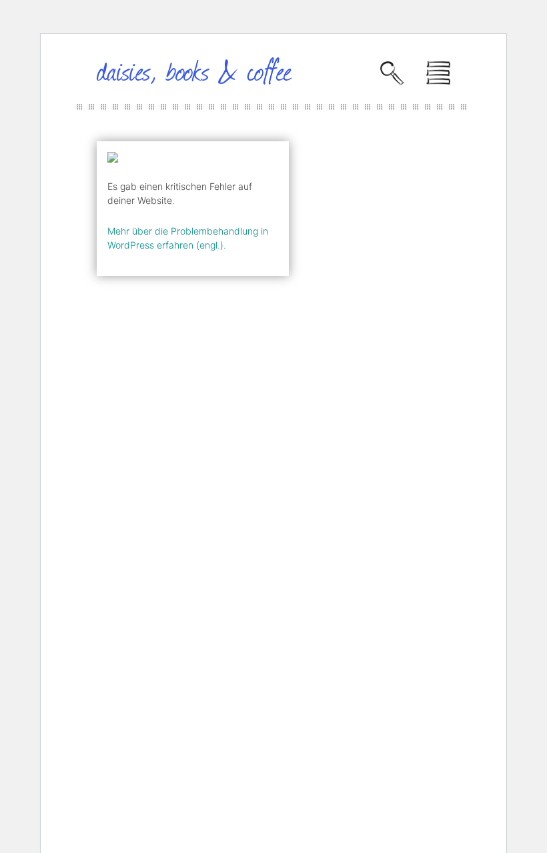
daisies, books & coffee (194, 69)
